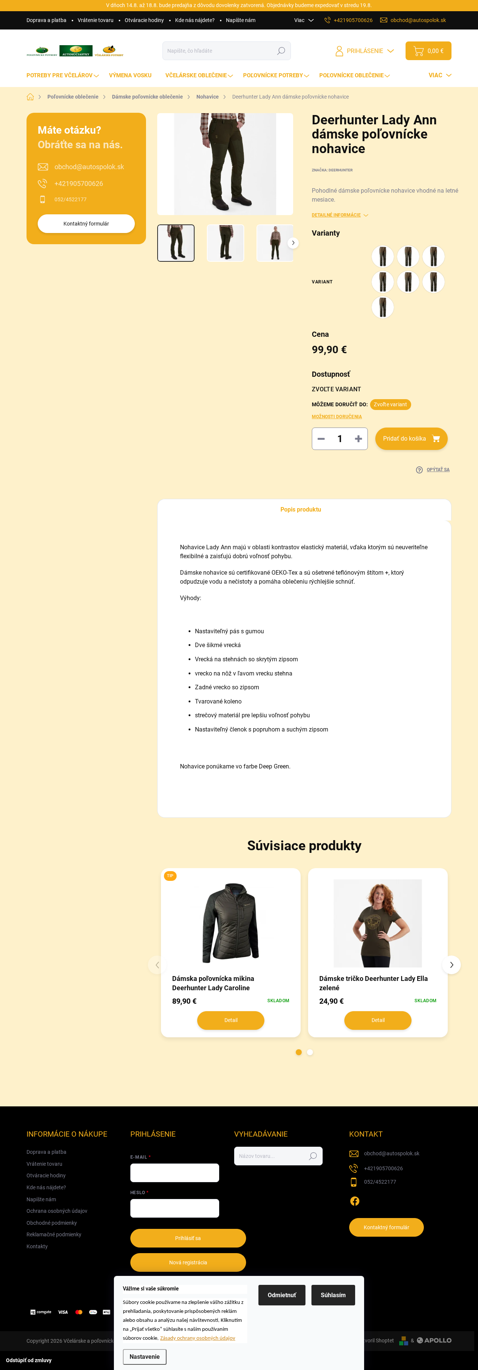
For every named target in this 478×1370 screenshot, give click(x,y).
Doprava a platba (46, 20)
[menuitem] (64, 76)
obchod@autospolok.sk (89, 167)
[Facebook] (354, 1199)
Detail (231, 1020)
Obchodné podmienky (52, 1223)
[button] (298, 1052)
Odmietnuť (282, 1295)
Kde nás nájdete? (195, 20)
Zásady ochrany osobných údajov (197, 1338)
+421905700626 (79, 183)
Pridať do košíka (404, 438)
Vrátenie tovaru (96, 20)
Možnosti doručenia (337, 416)
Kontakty (37, 1246)
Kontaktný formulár (86, 224)
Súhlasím (333, 1295)
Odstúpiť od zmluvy (29, 1360)
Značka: (332, 170)
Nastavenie (145, 1356)
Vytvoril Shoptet (375, 1340)
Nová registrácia (188, 1262)
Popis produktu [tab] (300, 509)
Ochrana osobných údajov (57, 1211)
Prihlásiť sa (188, 1238)
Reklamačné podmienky (54, 1234)
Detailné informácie (336, 215)
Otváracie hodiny (144, 20)
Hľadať (281, 51)
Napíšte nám (240, 20)
